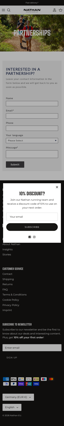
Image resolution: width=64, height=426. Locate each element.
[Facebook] (30, 237)
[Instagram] (34, 237)
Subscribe (32, 227)
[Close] (57, 187)
